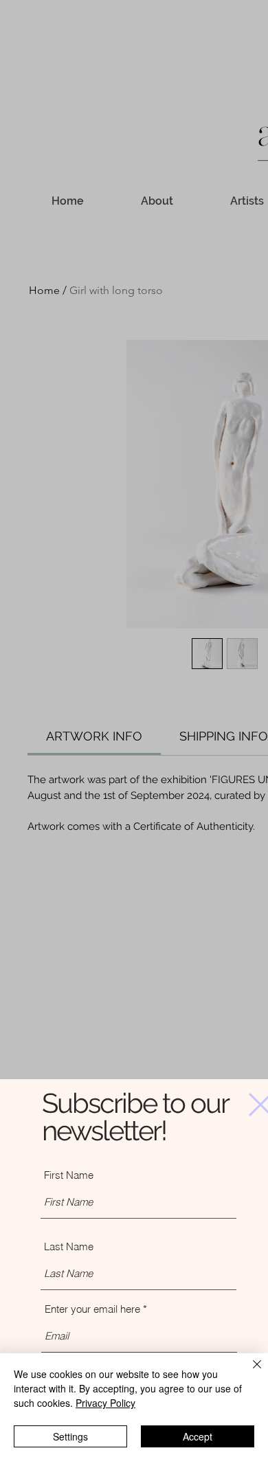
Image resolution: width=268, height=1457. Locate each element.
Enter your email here (92, 1309)
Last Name (68, 1246)
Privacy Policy (105, 1403)
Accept (197, 1436)
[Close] (248, 1372)
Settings (70, 1436)
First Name (68, 1175)
